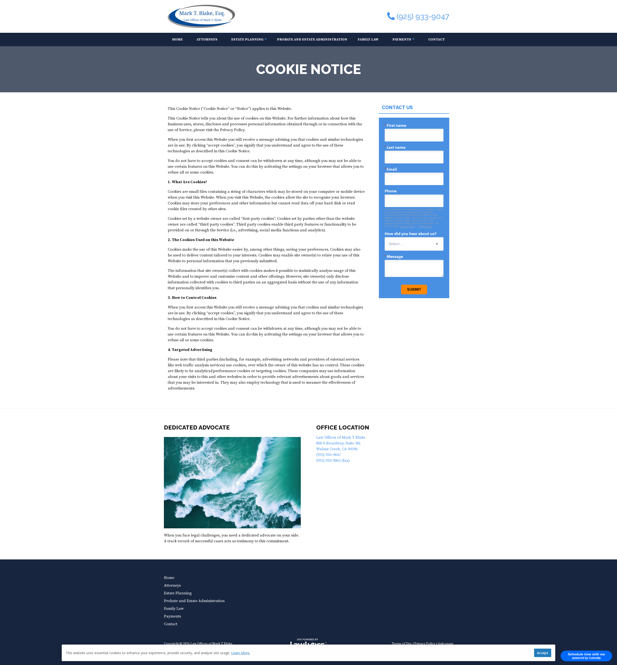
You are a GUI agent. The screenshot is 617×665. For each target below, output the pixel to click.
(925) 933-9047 (423, 16)
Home (177, 39)
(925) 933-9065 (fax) (333, 460)
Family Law (368, 39)
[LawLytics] (308, 644)
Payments (401, 39)
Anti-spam (445, 644)
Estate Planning (247, 39)
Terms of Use (402, 644)
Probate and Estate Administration (312, 39)
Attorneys (206, 39)
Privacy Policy (424, 644)
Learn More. (240, 653)
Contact (436, 39)
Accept (542, 653)
